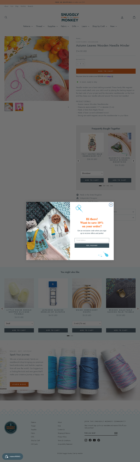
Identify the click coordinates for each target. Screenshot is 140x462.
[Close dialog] (111, 205)
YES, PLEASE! (92, 245)
